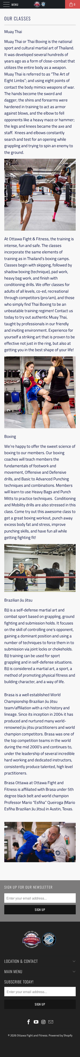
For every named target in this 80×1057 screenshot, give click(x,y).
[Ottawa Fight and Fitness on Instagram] (43, 1022)
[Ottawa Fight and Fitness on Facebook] (29, 1022)
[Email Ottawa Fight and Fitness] (51, 1022)
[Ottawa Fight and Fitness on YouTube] (36, 1022)
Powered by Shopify (60, 1035)
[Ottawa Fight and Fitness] (40, 4)
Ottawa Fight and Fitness (32, 1035)
